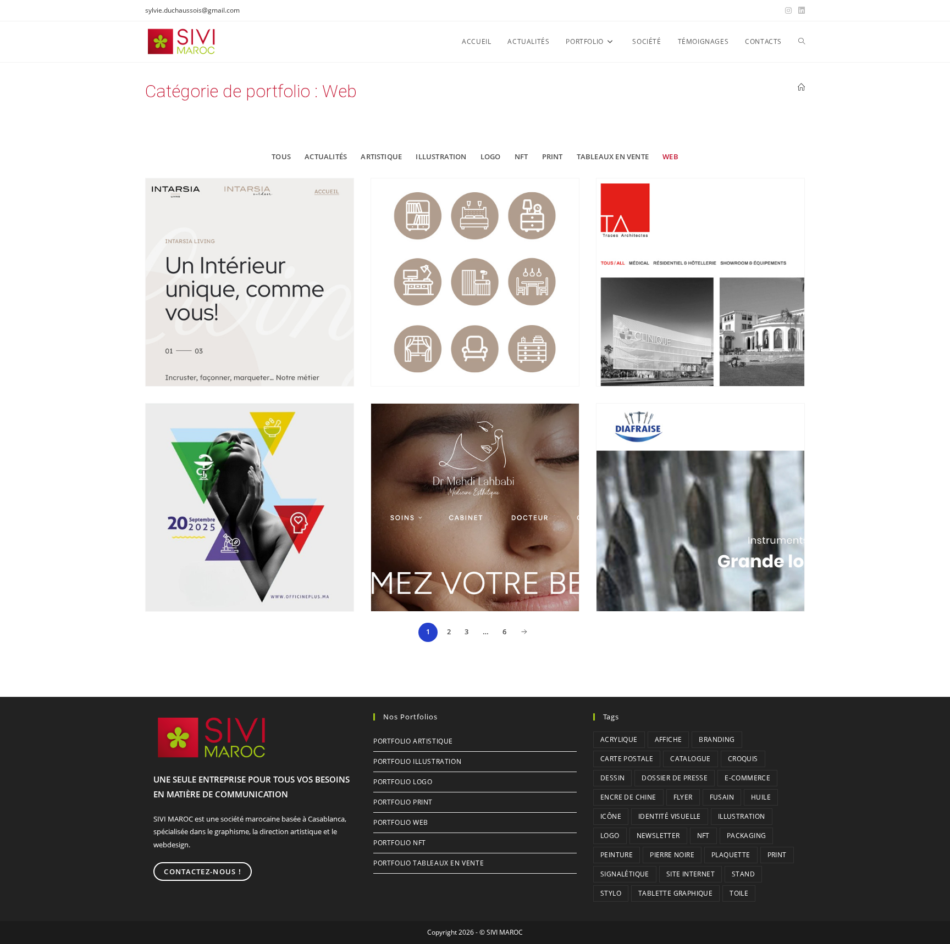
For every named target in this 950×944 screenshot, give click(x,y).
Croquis (743, 758)
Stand (743, 874)
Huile (761, 797)
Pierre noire (672, 854)
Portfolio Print (403, 802)
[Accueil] (801, 87)
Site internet (690, 874)
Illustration (441, 156)
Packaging (746, 835)
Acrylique (619, 739)
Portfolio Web (400, 822)
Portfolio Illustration (417, 761)
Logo (490, 156)
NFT (521, 156)
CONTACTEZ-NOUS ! (202, 871)
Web (670, 156)
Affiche (668, 739)
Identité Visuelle (669, 816)
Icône (610, 816)
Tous (281, 156)
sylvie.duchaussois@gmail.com (192, 10)
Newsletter (658, 835)
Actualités (326, 156)
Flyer (683, 797)
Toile (739, 893)
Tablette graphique (675, 893)
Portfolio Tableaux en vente (428, 863)
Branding (716, 739)
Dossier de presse (675, 778)
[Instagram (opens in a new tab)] (788, 10)
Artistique (381, 156)
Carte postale (626, 758)
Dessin (612, 778)
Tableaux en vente (613, 156)
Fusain (722, 797)
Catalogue (690, 758)
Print (552, 156)
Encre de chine (628, 797)
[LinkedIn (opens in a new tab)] (800, 10)
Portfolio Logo (402, 781)
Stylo (610, 893)
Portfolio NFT (399, 842)
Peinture (616, 854)
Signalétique (624, 874)
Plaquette (730, 854)
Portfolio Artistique (413, 741)
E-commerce (747, 778)
